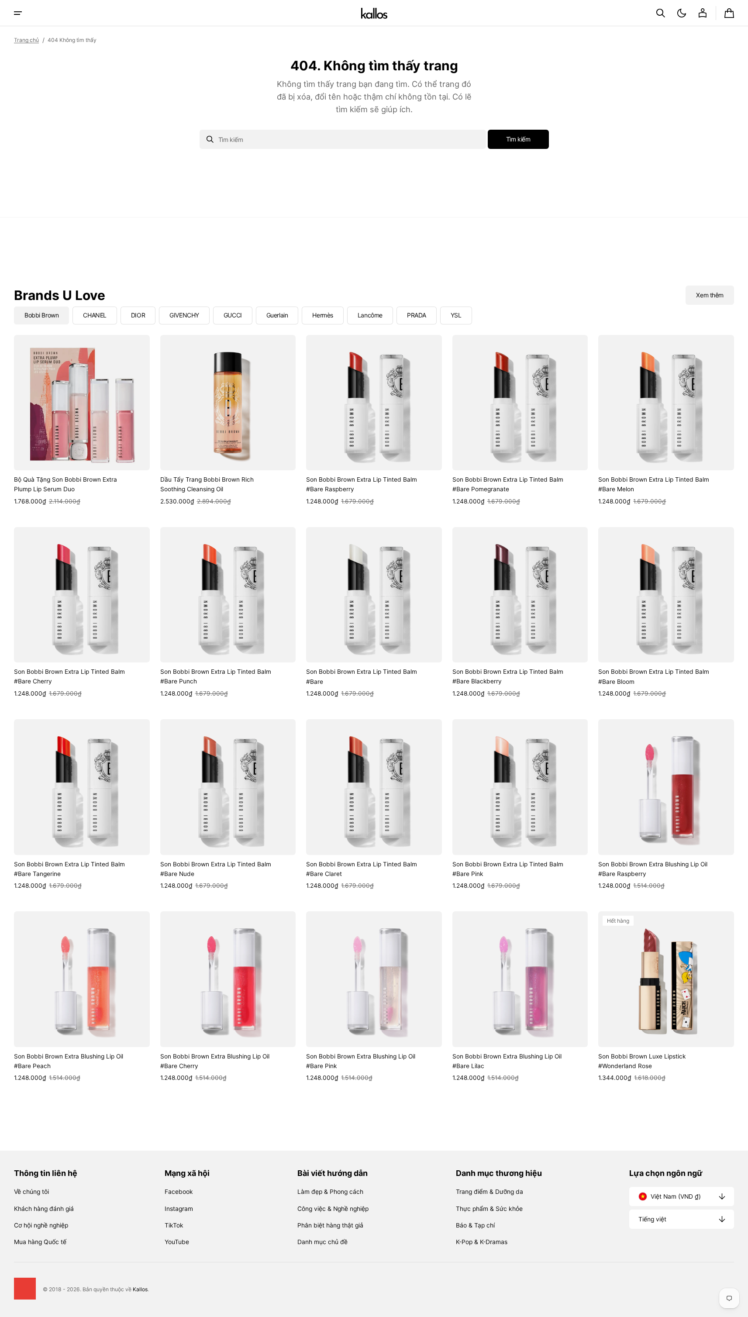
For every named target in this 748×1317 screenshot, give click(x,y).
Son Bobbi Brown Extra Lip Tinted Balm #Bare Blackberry (507, 676)
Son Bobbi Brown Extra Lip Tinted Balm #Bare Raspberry (361, 484)
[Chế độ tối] (681, 13)
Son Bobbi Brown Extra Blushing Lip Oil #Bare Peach (68, 1061)
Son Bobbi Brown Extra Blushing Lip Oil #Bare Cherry (214, 1061)
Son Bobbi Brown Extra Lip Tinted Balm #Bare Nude (215, 869)
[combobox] (343, 139)
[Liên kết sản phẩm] (82, 420)
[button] (660, 13)
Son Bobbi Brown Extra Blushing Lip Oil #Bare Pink (360, 1061)
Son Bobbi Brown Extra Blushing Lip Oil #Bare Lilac (507, 1061)
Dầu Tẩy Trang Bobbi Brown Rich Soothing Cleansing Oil (207, 484)
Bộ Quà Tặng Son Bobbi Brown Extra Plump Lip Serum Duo (65, 484)
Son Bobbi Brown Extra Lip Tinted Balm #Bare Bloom (653, 676)
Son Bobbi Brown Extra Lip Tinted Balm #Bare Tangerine (69, 869)
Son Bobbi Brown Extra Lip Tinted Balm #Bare (361, 676)
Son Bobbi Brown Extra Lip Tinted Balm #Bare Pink (507, 869)
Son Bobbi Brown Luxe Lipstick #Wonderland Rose (642, 1061)
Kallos (140, 1289)
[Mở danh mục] (18, 13)
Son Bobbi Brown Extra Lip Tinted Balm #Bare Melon (653, 484)
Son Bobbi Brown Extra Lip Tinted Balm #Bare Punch (215, 676)
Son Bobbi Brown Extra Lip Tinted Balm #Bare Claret (361, 869)
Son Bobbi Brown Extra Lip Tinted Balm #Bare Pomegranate (507, 484)
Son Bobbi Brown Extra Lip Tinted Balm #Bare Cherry (69, 676)
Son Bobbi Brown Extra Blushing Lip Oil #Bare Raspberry (652, 869)
